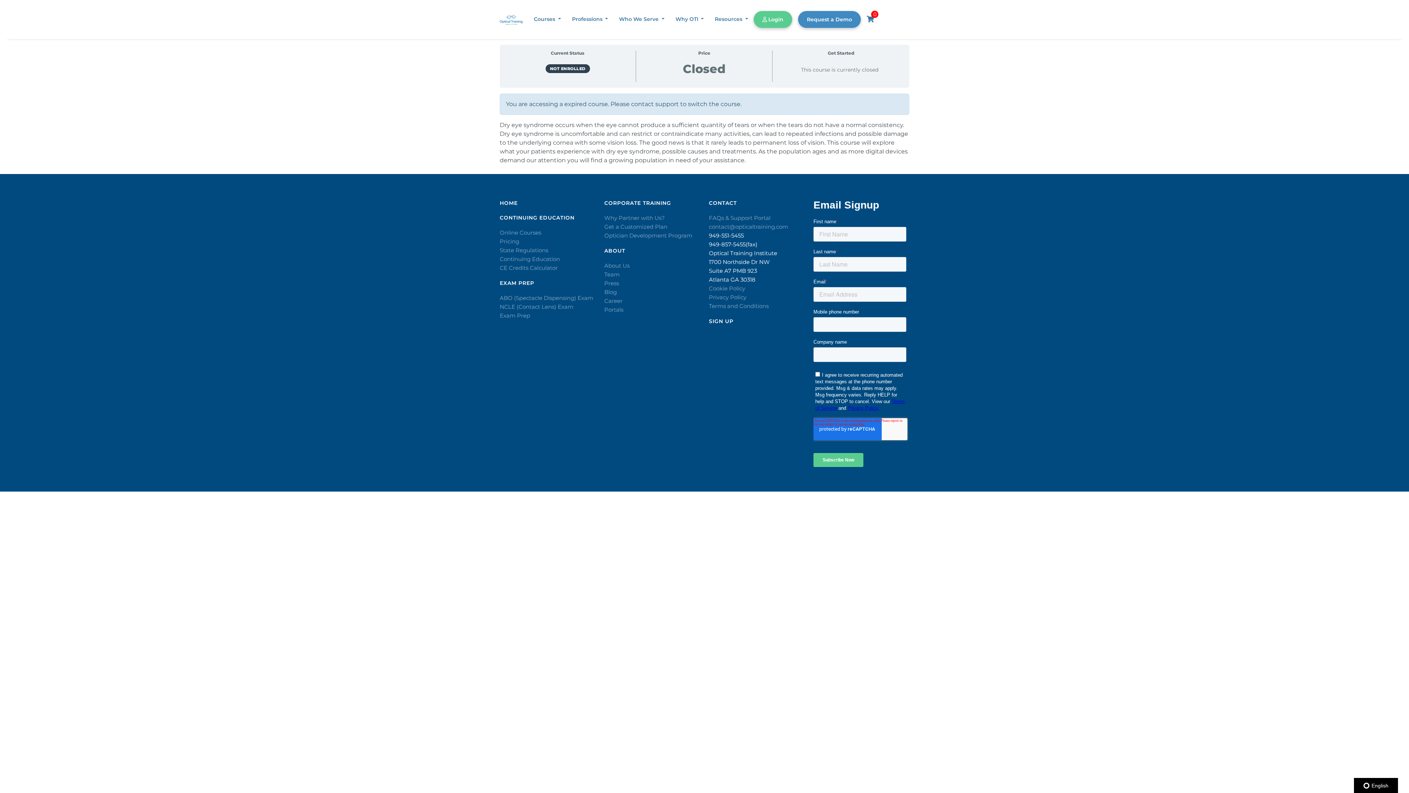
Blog (610, 292)
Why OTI (688, 19)
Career (613, 300)
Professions (588, 19)
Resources (729, 19)
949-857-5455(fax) (733, 244)
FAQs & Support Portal (740, 217)
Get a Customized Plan (635, 226)
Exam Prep (515, 315)
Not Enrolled (568, 68)
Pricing (509, 241)
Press (611, 283)
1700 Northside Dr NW (739, 261)
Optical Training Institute (743, 253)
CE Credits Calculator (529, 267)
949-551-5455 (726, 235)
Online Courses (520, 232)
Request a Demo (829, 19)
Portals (613, 309)
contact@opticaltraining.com (748, 226)
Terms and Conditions (739, 306)
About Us (617, 265)
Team (612, 274)
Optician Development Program (648, 235)
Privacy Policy (727, 297)
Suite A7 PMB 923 (733, 270)
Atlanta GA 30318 (732, 279)
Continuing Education (530, 259)
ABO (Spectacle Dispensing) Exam (546, 297)
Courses (545, 19)
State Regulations (524, 250)
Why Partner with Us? (634, 217)
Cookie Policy (727, 288)
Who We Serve (639, 19)
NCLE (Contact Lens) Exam (537, 306)
